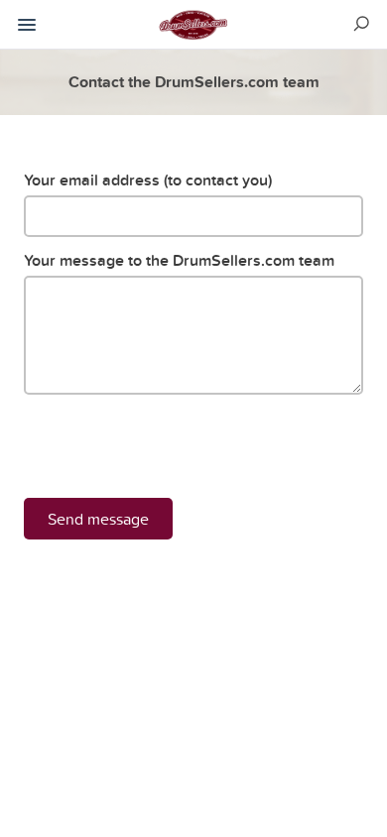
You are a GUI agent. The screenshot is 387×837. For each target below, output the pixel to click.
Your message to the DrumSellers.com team (179, 260)
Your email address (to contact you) (148, 180)
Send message (98, 519)
